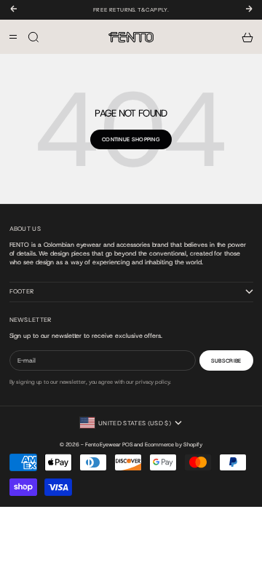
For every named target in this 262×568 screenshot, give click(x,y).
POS (127, 444)
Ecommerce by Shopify (173, 444)
